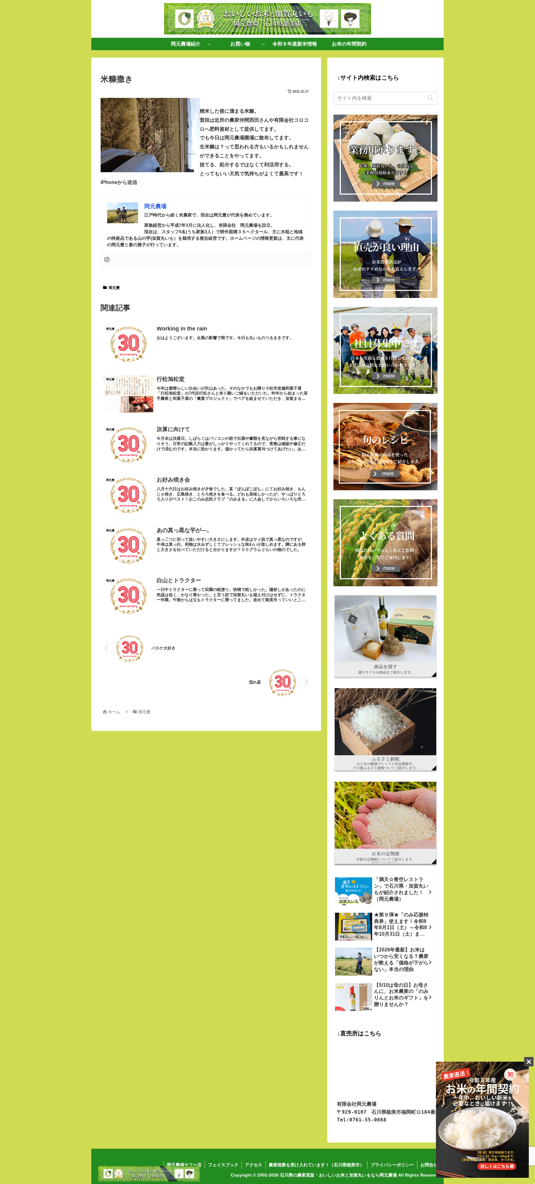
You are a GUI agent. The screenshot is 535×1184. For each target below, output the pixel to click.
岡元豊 (114, 288)
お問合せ (429, 1164)
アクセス (253, 1164)
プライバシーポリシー (392, 1164)
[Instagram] (107, 260)
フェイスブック (223, 1164)
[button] (430, 98)
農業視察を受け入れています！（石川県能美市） (316, 1164)
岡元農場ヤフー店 (184, 1164)
